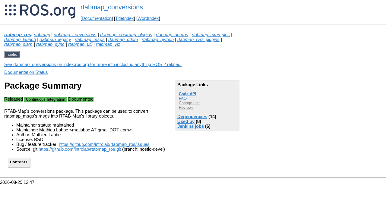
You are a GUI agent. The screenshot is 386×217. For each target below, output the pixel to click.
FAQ (183, 98)
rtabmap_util (80, 44)
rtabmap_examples (211, 34)
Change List (189, 103)
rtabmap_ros (17, 34)
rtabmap (42, 34)
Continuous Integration (45, 99)
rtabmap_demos (172, 34)
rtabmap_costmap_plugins (126, 34)
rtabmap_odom (123, 39)
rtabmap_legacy (55, 39)
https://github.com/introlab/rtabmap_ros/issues (104, 144)
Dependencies (192, 116)
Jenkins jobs (190, 126)
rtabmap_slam (18, 44)
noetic (12, 54)
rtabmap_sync (50, 44)
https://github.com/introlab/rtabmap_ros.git (80, 149)
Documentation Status (26, 72)
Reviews (186, 107)
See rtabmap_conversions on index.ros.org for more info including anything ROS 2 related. (93, 64)
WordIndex (148, 18)
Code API (187, 94)
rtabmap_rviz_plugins (198, 39)
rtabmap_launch (20, 39)
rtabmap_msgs (90, 39)
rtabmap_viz (108, 44)
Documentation (97, 18)
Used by (186, 121)
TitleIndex (124, 18)
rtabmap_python (158, 39)
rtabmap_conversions (75, 34)
